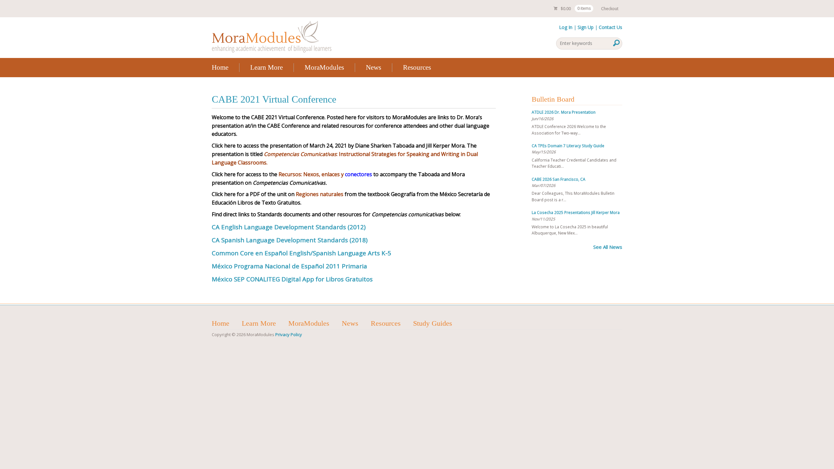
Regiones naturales (319, 194)
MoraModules (324, 67)
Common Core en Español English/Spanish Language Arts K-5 (301, 253)
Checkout (609, 8)
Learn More (266, 67)
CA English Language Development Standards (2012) (289, 227)
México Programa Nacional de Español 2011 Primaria (289, 266)
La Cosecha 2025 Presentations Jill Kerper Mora (576, 212)
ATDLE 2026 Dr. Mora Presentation (564, 112)
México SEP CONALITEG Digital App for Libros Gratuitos (293, 279)
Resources (417, 67)
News (373, 67)
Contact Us (610, 27)
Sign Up (586, 27)
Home (220, 67)
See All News (607, 247)
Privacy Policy (288, 334)
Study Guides (432, 323)
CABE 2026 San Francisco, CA (558, 179)
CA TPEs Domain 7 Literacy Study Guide (568, 146)
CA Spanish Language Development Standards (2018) (289, 240)
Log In (565, 27)
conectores (325, 174)
